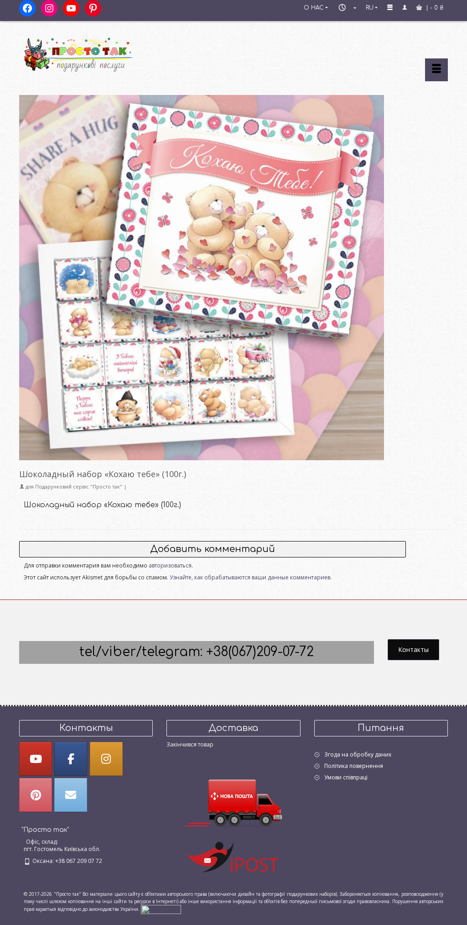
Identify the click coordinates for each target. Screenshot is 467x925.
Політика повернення (353, 766)
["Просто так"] (86, 51)
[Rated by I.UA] (161, 908)
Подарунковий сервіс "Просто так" (78, 486)
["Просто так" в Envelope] (70, 795)
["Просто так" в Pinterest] (35, 795)
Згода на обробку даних (357, 754)
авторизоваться (170, 565)
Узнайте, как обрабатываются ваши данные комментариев (250, 577)
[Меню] (436, 69)
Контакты (413, 649)
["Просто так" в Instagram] (106, 759)
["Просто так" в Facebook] (70, 759)
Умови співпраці (346, 777)
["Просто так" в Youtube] (35, 759)
